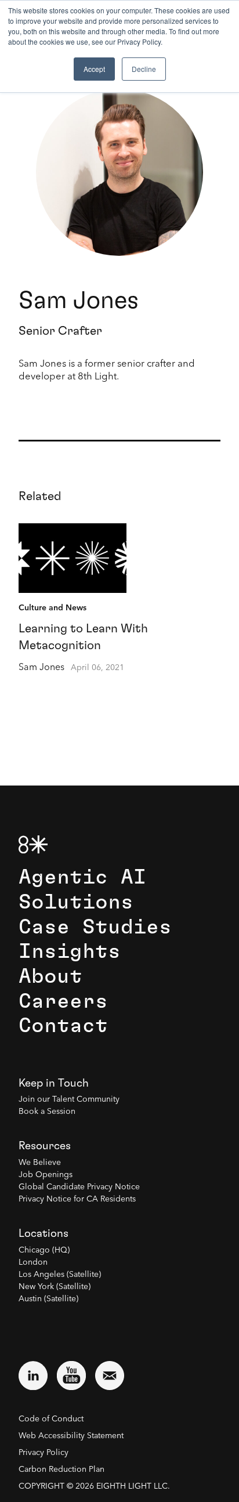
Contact (63, 1026)
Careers (63, 1001)
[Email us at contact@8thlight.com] (109, 1375)
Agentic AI (82, 877)
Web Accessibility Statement (71, 1436)
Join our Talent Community (69, 1099)
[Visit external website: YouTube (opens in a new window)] (71, 1375)
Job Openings (46, 1175)
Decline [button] (144, 69)
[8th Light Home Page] (33, 844)
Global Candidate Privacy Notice (79, 1187)
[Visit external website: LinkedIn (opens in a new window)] (33, 1375)
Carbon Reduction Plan (61, 1469)
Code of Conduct (51, 1419)
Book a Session (47, 1112)
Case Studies (95, 927)
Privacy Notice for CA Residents (77, 1199)
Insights (70, 952)
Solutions (76, 902)
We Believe (40, 1163)
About (50, 977)
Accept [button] (94, 69)
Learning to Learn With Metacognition (83, 637)
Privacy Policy (43, 1453)
